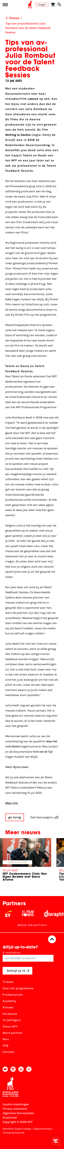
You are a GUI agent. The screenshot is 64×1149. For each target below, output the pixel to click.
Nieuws (8, 1007)
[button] (58, 862)
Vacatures (10, 1014)
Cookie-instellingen (16, 1104)
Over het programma (18, 988)
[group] (25, 861)
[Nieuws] (6, 18)
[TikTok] (29, 1069)
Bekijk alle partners (32, 925)
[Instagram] (13, 1069)
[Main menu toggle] (5, 4)
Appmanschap (42, 1128)
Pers (6, 1039)
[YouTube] (5, 1069)
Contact (8, 1052)
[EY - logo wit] (4, 913)
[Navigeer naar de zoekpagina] (59, 5)
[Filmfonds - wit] (24, 913)
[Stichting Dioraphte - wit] (51, 913)
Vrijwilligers (12, 1020)
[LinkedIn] (21, 1069)
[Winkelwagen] (53, 5)
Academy (9, 1001)
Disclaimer (10, 1117)
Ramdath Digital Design (17, 1128)
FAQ (5, 1045)
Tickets (8, 982)
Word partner (12, 1033)
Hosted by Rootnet (13, 1132)
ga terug (14, 817)
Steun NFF (10, 1026)
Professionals (13, 994)
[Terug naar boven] (52, 939)
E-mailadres (12, 952)
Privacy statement (15, 1108)
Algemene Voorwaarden (18, 1113)
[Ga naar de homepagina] (30, 4)
